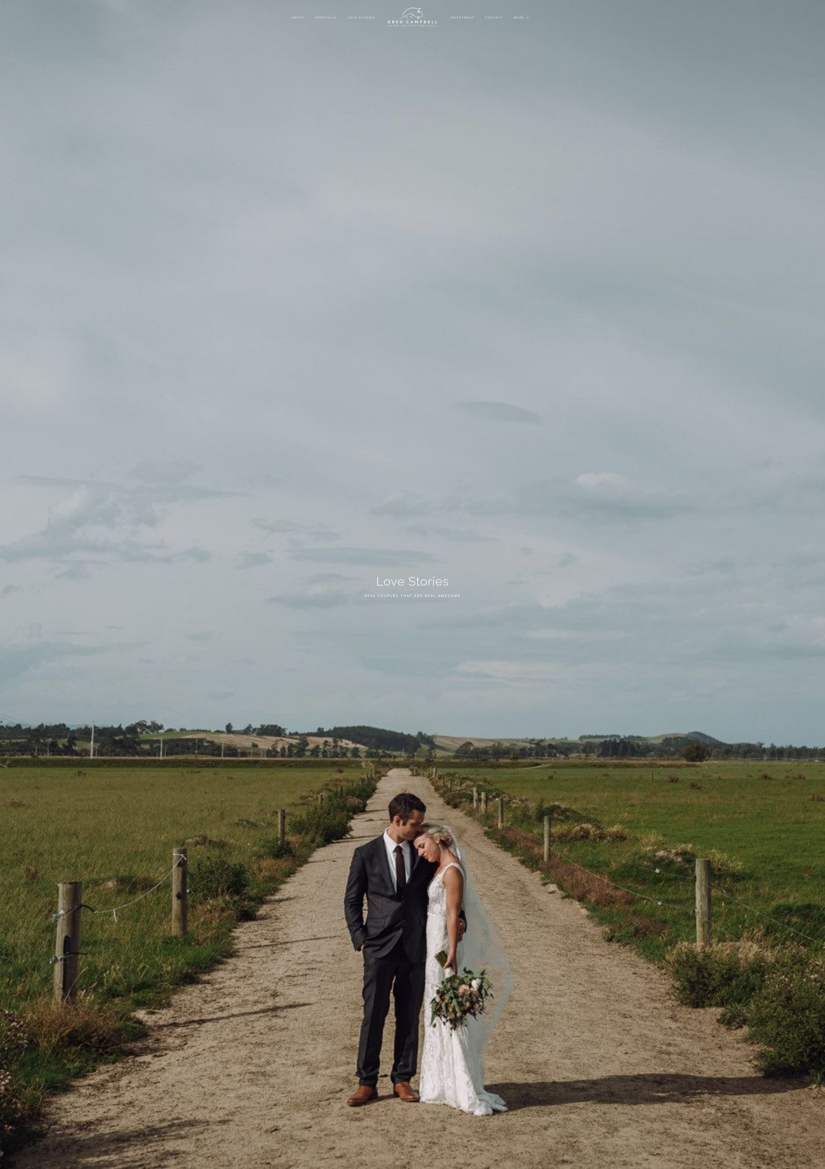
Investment (462, 17)
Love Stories (361, 17)
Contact (494, 17)
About (298, 17)
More (520, 17)
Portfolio (326, 17)
